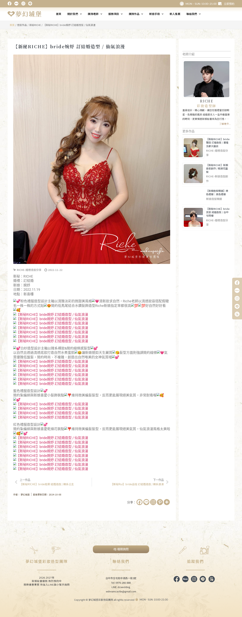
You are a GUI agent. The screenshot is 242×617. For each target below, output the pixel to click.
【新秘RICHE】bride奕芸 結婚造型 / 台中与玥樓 (218, 212)
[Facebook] (140, 502)
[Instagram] (153, 502)
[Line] (146, 502)
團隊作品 (134, 14)
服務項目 (113, 14)
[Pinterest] (160, 502)
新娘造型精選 (214, 199)
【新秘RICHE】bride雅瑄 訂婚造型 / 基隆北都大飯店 (218, 142)
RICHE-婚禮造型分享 (29, 270)
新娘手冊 (154, 14)
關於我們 (72, 14)
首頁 (58, 14)
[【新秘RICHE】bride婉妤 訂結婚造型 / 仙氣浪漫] (50, 315)
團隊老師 (93, 14)
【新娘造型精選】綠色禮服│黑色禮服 (217, 192)
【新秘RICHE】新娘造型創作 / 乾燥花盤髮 (217, 168)
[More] (167, 502)
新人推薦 (175, 14)
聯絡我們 (191, 14)
